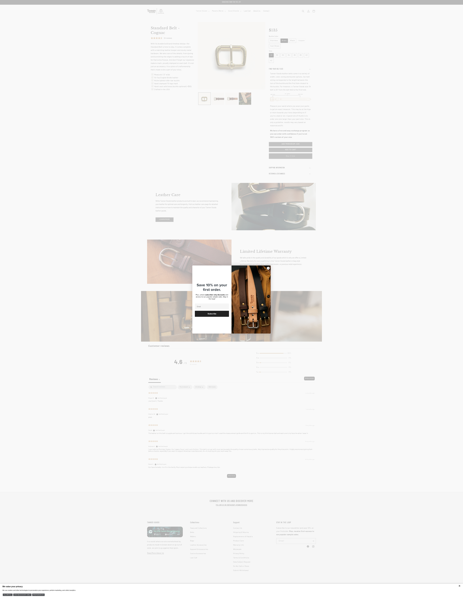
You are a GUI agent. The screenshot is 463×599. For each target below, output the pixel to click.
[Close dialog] (268, 268)
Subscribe (212, 314)
